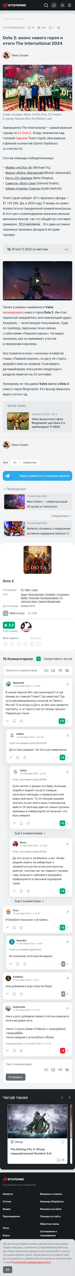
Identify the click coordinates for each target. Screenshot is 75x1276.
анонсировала (13, 312)
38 (63, 1160)
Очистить (35, 638)
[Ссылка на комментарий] (67, 684)
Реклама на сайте (50, 1209)
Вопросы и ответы (51, 1194)
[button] (7, 721)
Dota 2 (8, 581)
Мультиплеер (36, 594)
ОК (7, 1269)
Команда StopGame (52, 1201)
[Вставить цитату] (60, 1070)
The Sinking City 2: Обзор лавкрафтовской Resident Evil (30, 1151)
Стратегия (63, 594)
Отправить (16, 1077)
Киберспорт (30, 462)
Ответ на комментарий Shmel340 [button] (28, 743)
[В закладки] (63, 1142)
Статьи (7, 1201)
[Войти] (62, 5)
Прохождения (11, 1216)
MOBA (24, 598)
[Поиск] (46, 5)
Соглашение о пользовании (48, 1233)
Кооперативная (49, 598)
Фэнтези (34, 598)
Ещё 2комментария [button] (28, 901)
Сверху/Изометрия (49, 601)
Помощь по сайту (50, 1216)
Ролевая (50, 594)
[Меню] (70, 5)
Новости (19, 18)
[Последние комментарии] (54, 5)
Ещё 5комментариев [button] (28, 833)
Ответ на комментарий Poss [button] (25, 949)
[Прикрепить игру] (46, 1070)
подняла (21, 138)
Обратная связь (49, 1223)
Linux (35, 589)
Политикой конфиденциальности (32, 1262)
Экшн (24, 594)
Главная (7, 18)
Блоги (6, 1235)
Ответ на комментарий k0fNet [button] (30, 779)
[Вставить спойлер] (67, 1070)
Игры (6, 1227)
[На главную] (14, 5)
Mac (27, 589)
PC (14, 462)
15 (33, 27)
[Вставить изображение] (53, 1070)
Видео (6, 1209)
